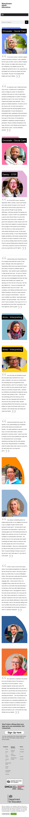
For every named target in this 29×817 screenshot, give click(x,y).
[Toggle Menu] (2, 14)
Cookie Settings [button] (5, 813)
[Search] (26, 22)
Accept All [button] (13, 813)
